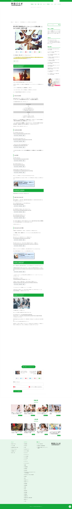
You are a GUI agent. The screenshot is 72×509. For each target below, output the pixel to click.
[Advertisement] (36, 14)
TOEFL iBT (25, 445)
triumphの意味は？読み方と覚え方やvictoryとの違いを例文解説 (53, 49)
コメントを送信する (18, 391)
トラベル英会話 (26, 456)
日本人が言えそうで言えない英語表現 (29, 474)
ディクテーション (26, 454)
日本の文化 (25, 470)
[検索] (59, 25)
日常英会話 (25, 468)
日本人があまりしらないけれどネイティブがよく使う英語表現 (29, 472)
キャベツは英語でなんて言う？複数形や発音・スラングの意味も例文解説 (53, 74)
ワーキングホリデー (26, 463)
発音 (24, 478)
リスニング (25, 459)
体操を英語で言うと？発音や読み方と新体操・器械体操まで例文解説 (53, 68)
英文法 (25, 488)
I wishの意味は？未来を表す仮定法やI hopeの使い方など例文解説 (53, 63)
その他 (25, 501)
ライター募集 (13, 445)
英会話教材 (25, 485)
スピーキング (26, 452)
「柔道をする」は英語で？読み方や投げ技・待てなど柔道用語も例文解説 (53, 57)
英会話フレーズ (26, 481)
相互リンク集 (13, 452)
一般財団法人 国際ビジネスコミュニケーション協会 (42, 447)
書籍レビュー (26, 499)
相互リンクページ (50, 33)
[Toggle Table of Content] (17, 61)
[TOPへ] (70, 506)
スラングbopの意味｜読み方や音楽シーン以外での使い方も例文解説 (53, 54)
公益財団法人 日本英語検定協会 (41, 445)
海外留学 (25, 476)
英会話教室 (25, 483)
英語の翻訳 (25, 492)
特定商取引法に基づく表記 (15, 447)
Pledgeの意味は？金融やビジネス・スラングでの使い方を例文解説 (54, 65)
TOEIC (25, 447)
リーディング (26, 461)
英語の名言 (25, 490)
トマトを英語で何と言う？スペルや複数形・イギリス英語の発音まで (53, 71)
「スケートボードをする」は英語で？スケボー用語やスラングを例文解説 (53, 52)
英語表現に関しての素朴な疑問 (28, 497)
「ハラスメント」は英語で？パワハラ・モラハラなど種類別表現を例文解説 (53, 60)
